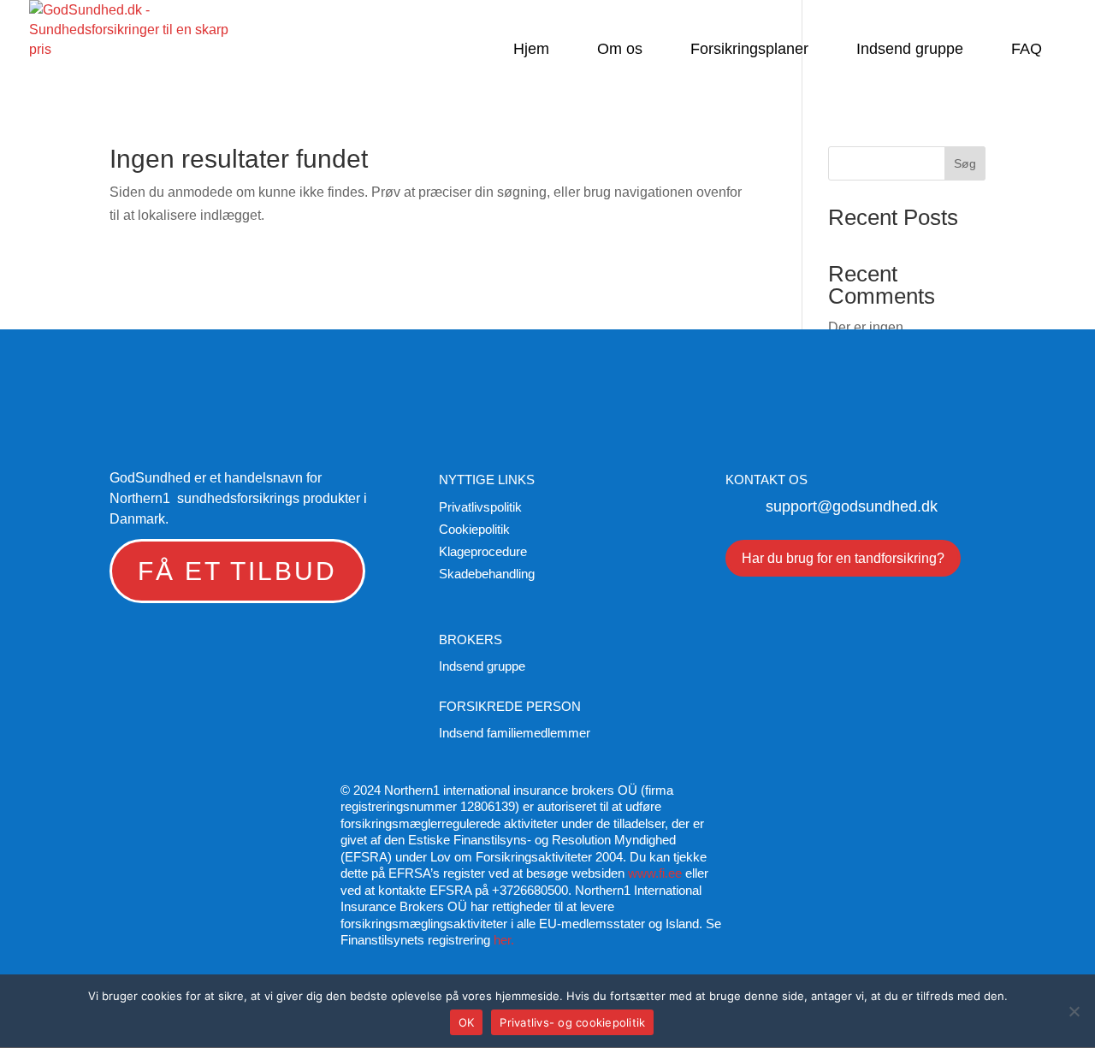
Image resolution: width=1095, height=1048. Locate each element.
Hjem (531, 50)
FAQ (1026, 50)
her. (504, 940)
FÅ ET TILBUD (237, 571)
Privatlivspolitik (480, 507)
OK (467, 1022)
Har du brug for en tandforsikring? (843, 558)
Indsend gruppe (909, 50)
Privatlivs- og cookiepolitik (572, 1022)
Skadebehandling (487, 573)
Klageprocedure (483, 551)
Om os (619, 50)
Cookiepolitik (474, 529)
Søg (965, 163)
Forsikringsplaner (749, 50)
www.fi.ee (655, 873)
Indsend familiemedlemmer (514, 732)
